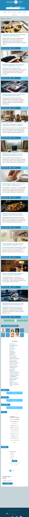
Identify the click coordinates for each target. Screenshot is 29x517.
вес (13, 440)
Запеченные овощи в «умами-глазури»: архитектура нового (12, 214)
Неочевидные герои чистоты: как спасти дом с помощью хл (13, 184)
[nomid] (12, 330)
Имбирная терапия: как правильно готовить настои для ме (14, 35)
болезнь (16, 431)
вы (13, 442)
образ (15, 440)
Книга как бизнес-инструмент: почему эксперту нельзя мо (12, 274)
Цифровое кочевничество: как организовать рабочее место (12, 154)
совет (12, 416)
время (15, 438)
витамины (12, 433)
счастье (15, 427)
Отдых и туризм (13, 373)
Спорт (14, 419)
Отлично (12, 453)
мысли (18, 438)
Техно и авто (12, 364)
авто (17, 425)
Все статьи (14, 400)
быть (15, 442)
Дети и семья (12, 355)
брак (13, 423)
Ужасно (12, 459)
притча (11, 438)
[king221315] (22, 330)
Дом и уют (12, 344)
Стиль (11, 421)
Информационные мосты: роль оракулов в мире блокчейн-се (12, 304)
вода (12, 431)
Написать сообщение (14, 510)
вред (18, 429)
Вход (11, 6)
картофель (17, 433)
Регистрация (18, 6)
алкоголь (16, 436)
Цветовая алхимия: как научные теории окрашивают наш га (13, 65)
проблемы (12, 429)
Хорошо (12, 454)
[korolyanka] (17, 335)
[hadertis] (3, 335)
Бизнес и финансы (14, 378)
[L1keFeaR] (8, 335)
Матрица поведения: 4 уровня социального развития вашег (12, 124)
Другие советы (13, 382)
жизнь (11, 427)
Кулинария (12, 369)
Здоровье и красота (12, 348)
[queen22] (12, 335)
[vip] (22, 335)
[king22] (3, 330)
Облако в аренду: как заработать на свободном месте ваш (13, 94)
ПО (18, 440)
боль (11, 440)
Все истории (14, 407)
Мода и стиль (13, 360)
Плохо (12, 457)
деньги (15, 423)
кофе (15, 429)
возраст (17, 421)
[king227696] (8, 330)
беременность (14, 425)
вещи (14, 431)
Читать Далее (24, 48)
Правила (13, 436)
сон (18, 427)
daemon (17, 417)
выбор (14, 421)
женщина (11, 419)
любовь (17, 419)
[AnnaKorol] (17, 330)
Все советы (14, 393)
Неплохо (12, 456)
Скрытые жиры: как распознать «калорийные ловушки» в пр (12, 244)
